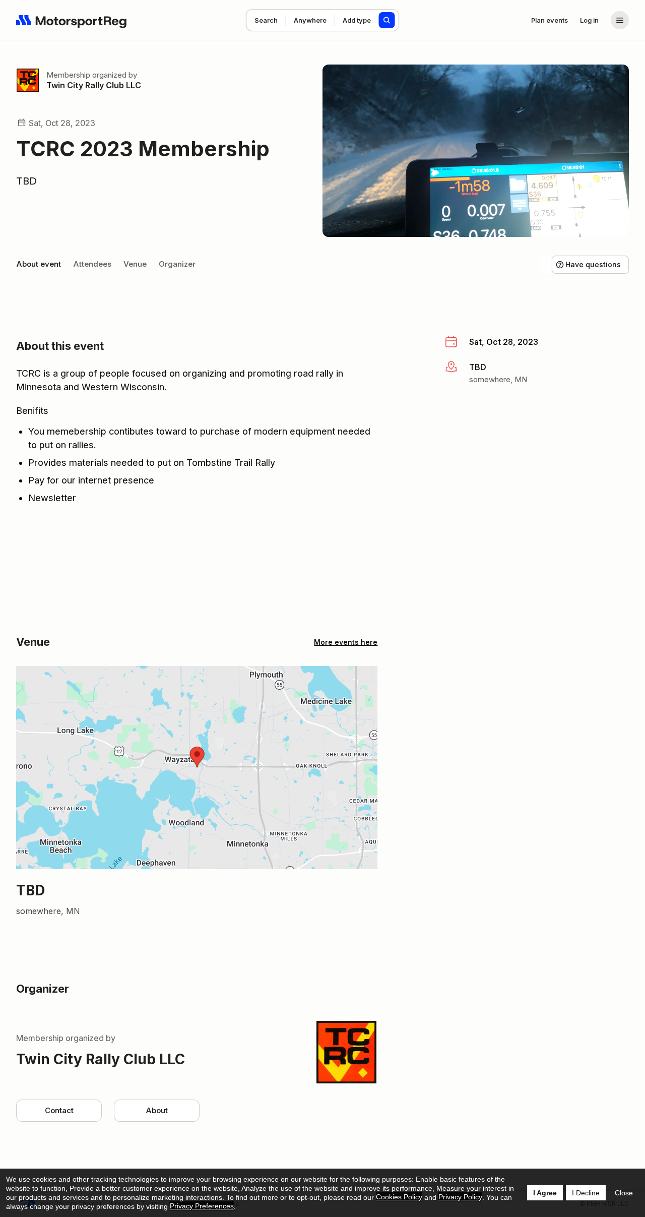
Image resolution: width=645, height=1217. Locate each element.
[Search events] (387, 20)
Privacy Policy (460, 1197)
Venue (135, 264)
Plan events (549, 20)
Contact (59, 1110)
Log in (589, 20)
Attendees (92, 264)
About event (38, 264)
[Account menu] (620, 20)
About (157, 1110)
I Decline (586, 1193)
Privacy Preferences (202, 1206)
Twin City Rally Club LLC (93, 85)
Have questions (593, 264)
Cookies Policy (399, 1197)
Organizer (177, 264)
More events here (345, 642)
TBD (26, 181)
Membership (68, 75)
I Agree (545, 1193)
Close (624, 1193)
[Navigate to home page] (71, 20)
